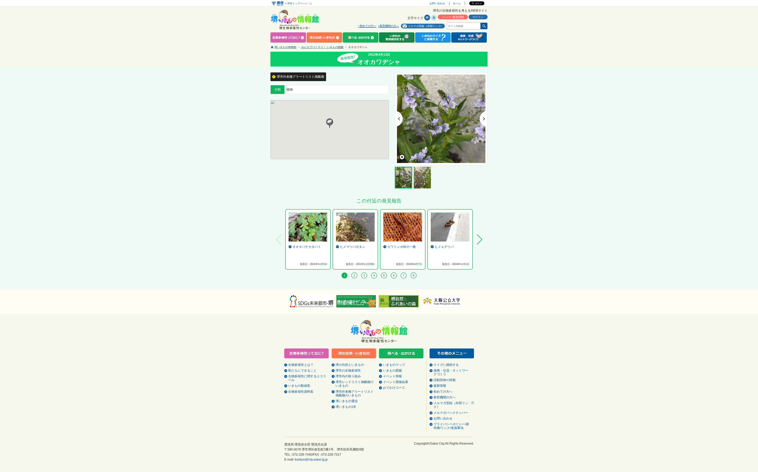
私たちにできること (302, 370)
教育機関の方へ (389, 25)
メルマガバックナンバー (450, 412)
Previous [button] (399, 119)
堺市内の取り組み (348, 376)
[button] (330, 124)
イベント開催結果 (395, 382)
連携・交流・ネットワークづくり (450, 372)
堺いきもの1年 (346, 406)
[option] (441, 118)
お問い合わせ (437, 3)
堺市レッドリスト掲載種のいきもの (354, 383)
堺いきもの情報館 (285, 47)
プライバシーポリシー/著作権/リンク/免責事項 (451, 426)
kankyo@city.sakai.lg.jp (311, 459)
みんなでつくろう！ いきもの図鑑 (322, 47)
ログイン (478, 17)
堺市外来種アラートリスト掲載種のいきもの (354, 393)
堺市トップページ (297, 3)
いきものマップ (394, 364)
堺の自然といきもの (350, 364)
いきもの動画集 (299, 385)
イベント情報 (392, 376)
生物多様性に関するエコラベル (307, 378)
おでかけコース (394, 387)
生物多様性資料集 (300, 391)
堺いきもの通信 (347, 401)
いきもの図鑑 (392, 370)
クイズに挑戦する (446, 364)
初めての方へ (368, 25)
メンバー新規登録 (453, 17)
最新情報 (439, 385)
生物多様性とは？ (300, 364)
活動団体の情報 (444, 380)
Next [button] (484, 119)
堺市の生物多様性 (348, 370)
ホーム (457, 3)
